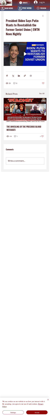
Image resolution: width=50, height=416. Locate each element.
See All (41, 93)
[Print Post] (31, 76)
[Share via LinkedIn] (19, 76)
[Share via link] (25, 76)
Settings (13, 412)
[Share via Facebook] (7, 76)
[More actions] (42, 15)
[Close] (47, 401)
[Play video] (25, 54)
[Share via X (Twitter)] (13, 76)
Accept (37, 412)
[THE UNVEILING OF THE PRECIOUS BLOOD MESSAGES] (25, 110)
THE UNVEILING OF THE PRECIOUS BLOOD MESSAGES (24, 128)
